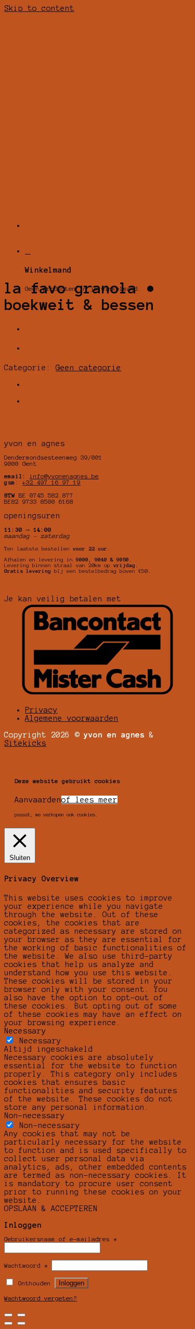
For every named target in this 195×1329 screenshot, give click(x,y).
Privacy (41, 710)
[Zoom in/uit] (21, 1315)
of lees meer (89, 800)
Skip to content (39, 8)
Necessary (40, 1041)
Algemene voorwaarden (72, 718)
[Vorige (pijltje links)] (8, 1323)
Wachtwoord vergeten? (40, 1298)
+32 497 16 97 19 (51, 482)
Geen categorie (88, 368)
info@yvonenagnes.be (64, 476)
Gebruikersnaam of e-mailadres (60, 1239)
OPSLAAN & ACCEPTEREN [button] (51, 1208)
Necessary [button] (25, 1031)
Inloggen (71, 1283)
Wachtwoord (26, 1266)
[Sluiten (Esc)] (8, 1315)
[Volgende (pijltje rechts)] (21, 1323)
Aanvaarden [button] (38, 800)
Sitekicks (25, 743)
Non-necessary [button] (34, 1115)
